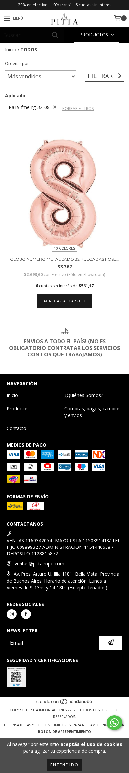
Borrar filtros (78, 108)
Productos (18, 408)
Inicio (10, 49)
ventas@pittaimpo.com (39, 563)
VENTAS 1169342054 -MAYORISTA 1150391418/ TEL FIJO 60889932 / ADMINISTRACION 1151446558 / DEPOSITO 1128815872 (63, 547)
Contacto (16, 428)
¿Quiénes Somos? (83, 395)
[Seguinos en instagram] (12, 614)
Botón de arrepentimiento (64, 731)
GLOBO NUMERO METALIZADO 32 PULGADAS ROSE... (64, 259)
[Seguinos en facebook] (26, 614)
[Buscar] (54, 35)
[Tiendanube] (65, 703)
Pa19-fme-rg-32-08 (29, 107)
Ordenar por (17, 63)
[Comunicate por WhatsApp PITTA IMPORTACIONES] (114, 722)
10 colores (64, 248)
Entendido (64, 765)
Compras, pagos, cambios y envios (92, 411)
